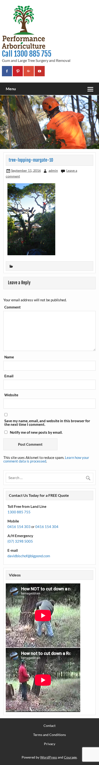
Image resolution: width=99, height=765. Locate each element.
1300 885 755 (19, 512)
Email (8, 376)
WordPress (48, 757)
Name (9, 357)
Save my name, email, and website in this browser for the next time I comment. (47, 422)
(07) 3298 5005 (20, 541)
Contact (49, 725)
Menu (11, 88)
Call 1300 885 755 (26, 54)
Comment (12, 307)
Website (11, 395)
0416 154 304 (46, 526)
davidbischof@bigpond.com (28, 556)
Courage (70, 757)
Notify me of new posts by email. (36, 432)
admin (53, 170)
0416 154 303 (19, 526)
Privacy (49, 744)
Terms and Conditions (49, 734)
